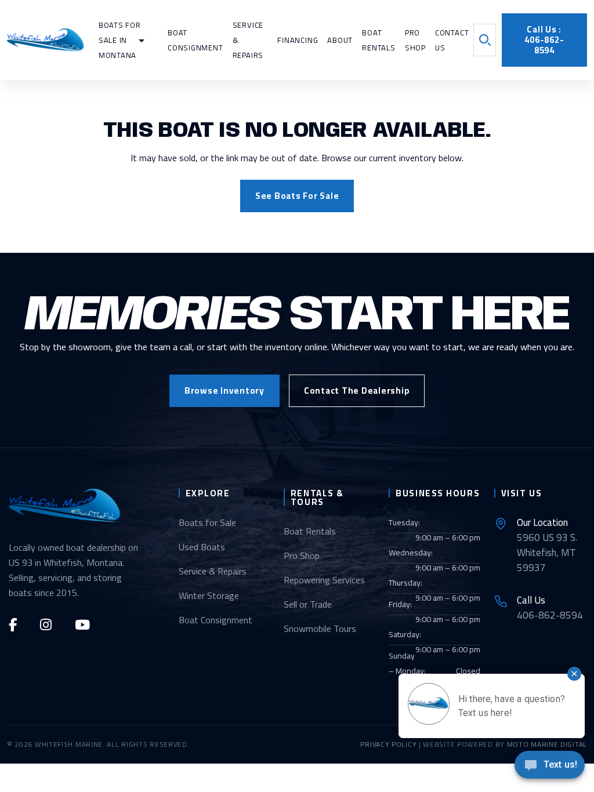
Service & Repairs (213, 571)
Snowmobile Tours (320, 628)
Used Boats (202, 546)
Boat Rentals (310, 531)
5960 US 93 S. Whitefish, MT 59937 (547, 545)
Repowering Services (324, 579)
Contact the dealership (357, 390)
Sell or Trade (308, 604)
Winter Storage (209, 595)
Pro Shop (302, 555)
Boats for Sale (207, 522)
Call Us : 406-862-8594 (544, 40)
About (340, 40)
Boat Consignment (215, 619)
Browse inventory (224, 390)
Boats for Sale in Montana (120, 40)
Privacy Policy (388, 744)
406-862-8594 (550, 608)
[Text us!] (549, 768)
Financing (297, 40)
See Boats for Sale (297, 195)
